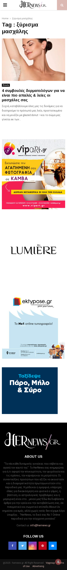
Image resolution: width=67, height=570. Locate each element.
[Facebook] (12, 546)
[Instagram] (32, 546)
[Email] (53, 546)
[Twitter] (22, 546)
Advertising (38, 566)
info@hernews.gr (40, 525)
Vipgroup (50, 563)
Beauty (6, 85)
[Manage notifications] (58, 562)
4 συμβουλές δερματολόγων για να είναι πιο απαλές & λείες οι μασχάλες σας (33, 95)
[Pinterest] (43, 546)
